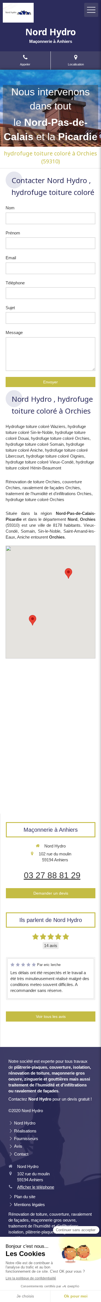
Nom (10, 207)
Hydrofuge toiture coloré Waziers (35, 426)
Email (11, 257)
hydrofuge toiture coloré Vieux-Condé (40, 462)
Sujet (10, 307)
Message (14, 332)
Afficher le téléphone (35, 1187)
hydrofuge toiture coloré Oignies (55, 456)
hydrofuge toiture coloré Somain (35, 444)
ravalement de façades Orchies (51, 487)
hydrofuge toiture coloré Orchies (60, 438)
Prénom (13, 232)
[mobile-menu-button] (91, 10)
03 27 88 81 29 (52, 875)
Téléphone (15, 282)
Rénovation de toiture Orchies (33, 481)
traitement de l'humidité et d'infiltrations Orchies (48, 493)
